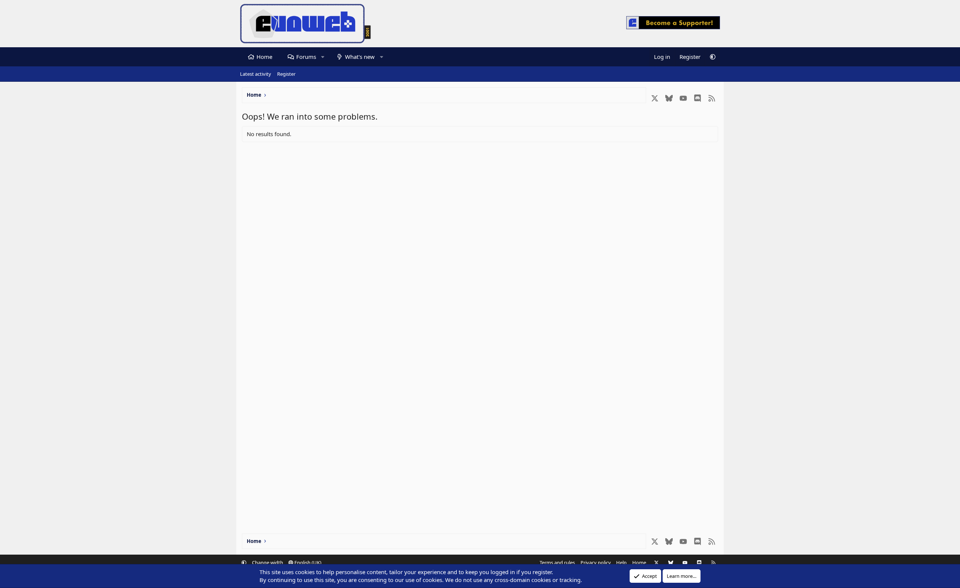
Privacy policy (595, 562)
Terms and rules (557, 562)
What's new (360, 56)
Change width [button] (267, 562)
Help (621, 562)
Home (264, 56)
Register (286, 73)
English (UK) (307, 562)
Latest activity (255, 73)
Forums (306, 56)
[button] (322, 56)
